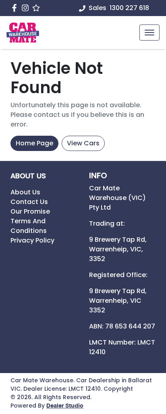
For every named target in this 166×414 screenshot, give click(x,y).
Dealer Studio (64, 406)
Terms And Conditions (28, 225)
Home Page (34, 143)
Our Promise (30, 211)
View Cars (83, 143)
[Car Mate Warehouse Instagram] (26, 8)
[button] (149, 32)
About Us (25, 192)
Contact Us (29, 201)
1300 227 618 (129, 7)
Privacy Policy (32, 240)
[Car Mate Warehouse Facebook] (15, 8)
